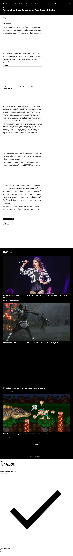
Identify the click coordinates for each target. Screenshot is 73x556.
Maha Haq (11, 391)
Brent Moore (8, 23)
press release (16, 124)
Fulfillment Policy (49, 450)
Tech (3, 7)
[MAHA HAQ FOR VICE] (36, 368)
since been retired (27, 164)
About (22, 450)
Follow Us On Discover (8, 218)
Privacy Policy (31, 450)
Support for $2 (2, 471)
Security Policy (42, 450)
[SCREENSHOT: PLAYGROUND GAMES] (36, 322)
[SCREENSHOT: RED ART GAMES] (36, 413)
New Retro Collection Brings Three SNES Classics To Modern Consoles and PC (26, 434)
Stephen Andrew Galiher (14, 300)
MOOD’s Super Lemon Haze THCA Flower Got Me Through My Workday (24, 388)
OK (0, 551)
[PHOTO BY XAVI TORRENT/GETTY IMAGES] (36, 275)
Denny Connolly (13, 437)
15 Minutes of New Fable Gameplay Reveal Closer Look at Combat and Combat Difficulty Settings (31, 343)
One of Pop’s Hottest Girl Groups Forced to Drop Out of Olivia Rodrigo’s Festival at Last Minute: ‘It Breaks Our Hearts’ (35, 296)
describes (33, 55)
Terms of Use (37, 450)
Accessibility (26, 450)
